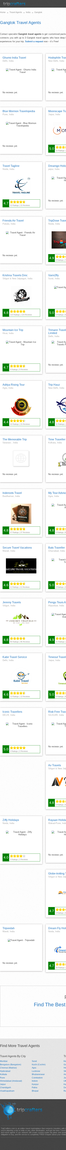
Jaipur (3, 1084)
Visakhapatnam (7, 1091)
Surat (34, 1061)
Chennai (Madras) (8, 1068)
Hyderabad (5, 1071)
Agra (34, 1068)
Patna (34, 1087)
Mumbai (3, 1061)
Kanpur (35, 1084)
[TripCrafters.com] (14, 5)
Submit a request (34, 41)
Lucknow (36, 1071)
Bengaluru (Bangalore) (10, 1064)
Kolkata (3, 1074)
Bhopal (35, 1091)
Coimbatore (37, 1078)
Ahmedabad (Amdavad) (11, 1081)
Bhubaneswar (38, 1074)
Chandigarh (5, 1087)
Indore (35, 1081)
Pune (2, 1078)
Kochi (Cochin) (39, 1064)
